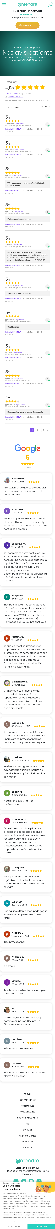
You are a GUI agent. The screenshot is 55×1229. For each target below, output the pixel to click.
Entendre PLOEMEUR (15, 96)
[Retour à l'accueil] (27, 5)
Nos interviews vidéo (27, 1118)
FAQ (27, 1124)
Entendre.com (27, 1142)
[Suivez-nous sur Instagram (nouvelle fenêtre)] (39, 1181)
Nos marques (27, 1106)
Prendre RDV (29, 25)
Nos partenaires (28, 1100)
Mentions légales (27, 1136)
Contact (27, 1130)
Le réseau (27, 1148)
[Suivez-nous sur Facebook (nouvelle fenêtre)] (16, 1181)
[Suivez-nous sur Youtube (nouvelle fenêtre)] (31, 1181)
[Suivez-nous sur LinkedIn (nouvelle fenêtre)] (23, 1181)
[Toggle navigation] (4, 5)
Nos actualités (27, 1112)
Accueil (27, 1094)
